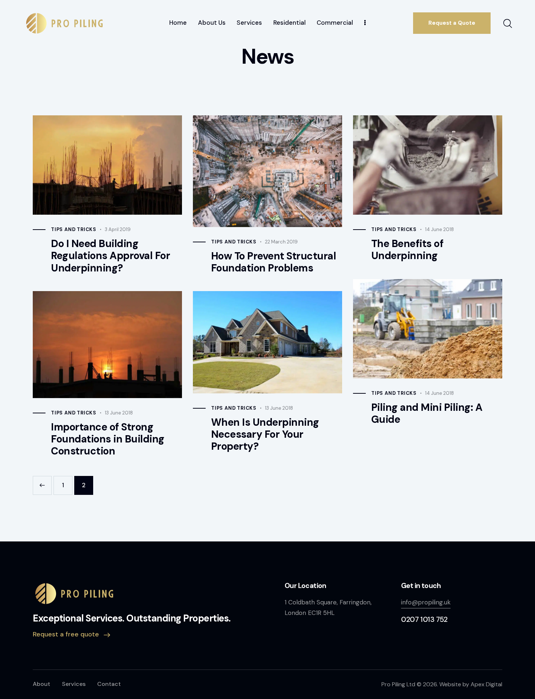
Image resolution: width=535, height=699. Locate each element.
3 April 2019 (118, 229)
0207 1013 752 (424, 619)
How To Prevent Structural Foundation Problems (273, 262)
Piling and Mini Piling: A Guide (427, 413)
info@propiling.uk (426, 602)
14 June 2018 (439, 229)
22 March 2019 (281, 242)
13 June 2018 (119, 413)
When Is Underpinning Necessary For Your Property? (265, 434)
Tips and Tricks (73, 229)
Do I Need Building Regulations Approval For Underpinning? (110, 256)
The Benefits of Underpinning (407, 250)
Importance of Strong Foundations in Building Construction (108, 439)
